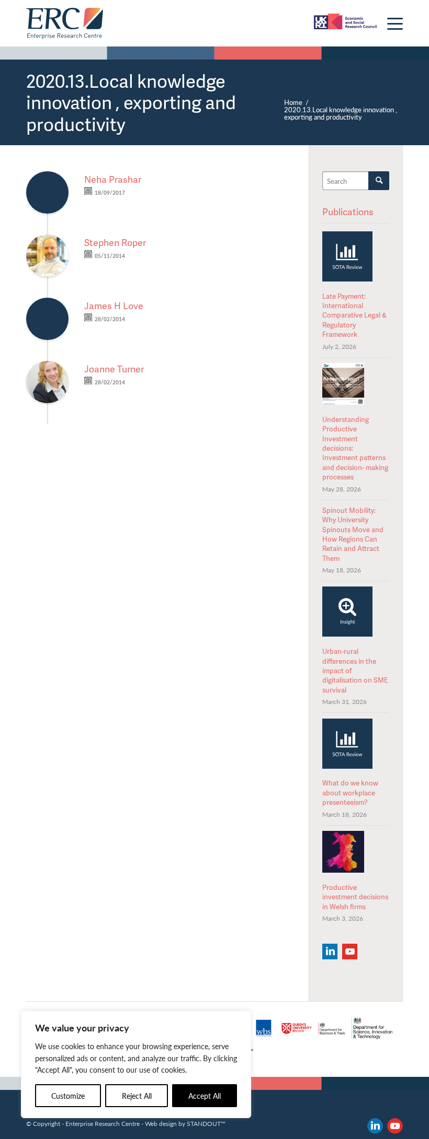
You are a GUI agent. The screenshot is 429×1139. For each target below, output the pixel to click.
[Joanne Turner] (47, 382)
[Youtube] (349, 951)
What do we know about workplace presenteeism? (350, 792)
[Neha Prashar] (47, 192)
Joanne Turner (114, 368)
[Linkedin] (329, 951)
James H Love (113, 305)
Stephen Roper (115, 242)
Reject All (137, 1095)
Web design (161, 1123)
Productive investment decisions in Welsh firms (355, 897)
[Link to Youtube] (395, 1126)
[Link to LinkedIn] (375, 1126)
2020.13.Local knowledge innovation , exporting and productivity (131, 102)
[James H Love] (47, 319)
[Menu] (390, 23)
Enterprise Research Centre (102, 1123)
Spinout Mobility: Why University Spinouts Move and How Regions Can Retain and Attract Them (352, 534)
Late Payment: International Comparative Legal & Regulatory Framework (354, 315)
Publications (348, 211)
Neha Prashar (112, 179)
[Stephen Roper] (47, 255)
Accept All (204, 1095)
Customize (68, 1095)
